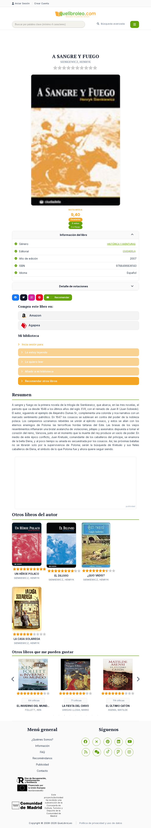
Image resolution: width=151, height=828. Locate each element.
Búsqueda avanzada (112, 23)
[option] (33, 685)
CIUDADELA (129, 251)
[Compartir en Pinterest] (39, 297)
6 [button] (81, 715)
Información (42, 745)
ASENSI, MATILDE (118, 709)
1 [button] (53, 715)
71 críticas (76, 700)
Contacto (42, 770)
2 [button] (59, 715)
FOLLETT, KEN (33, 709)
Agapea (34, 325)
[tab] (75, 235)
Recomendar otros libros (40, 381)
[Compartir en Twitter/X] (23, 297)
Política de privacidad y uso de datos (100, 823)
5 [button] (75, 715)
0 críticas (75, 227)
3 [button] (64, 715)
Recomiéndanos (42, 758)
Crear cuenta (41, 3)
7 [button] (86, 715)
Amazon (35, 315)
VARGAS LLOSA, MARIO (75, 709)
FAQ (42, 752)
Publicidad (42, 764)
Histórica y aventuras (121, 244)
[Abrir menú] (134, 24)
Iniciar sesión (22, 3)
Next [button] (138, 679)
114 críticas (118, 700)
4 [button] (70, 715)
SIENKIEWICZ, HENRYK (75, 62)
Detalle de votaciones (73, 286)
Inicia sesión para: (32, 344)
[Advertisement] (79, 42)
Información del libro (73, 234)
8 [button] (92, 715)
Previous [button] (13, 679)
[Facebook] (85, 742)
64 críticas (34, 700)
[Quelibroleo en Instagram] (31, 297)
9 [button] (97, 715)
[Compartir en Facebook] (15, 297)
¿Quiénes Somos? (42, 739)
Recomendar (61, 297)
